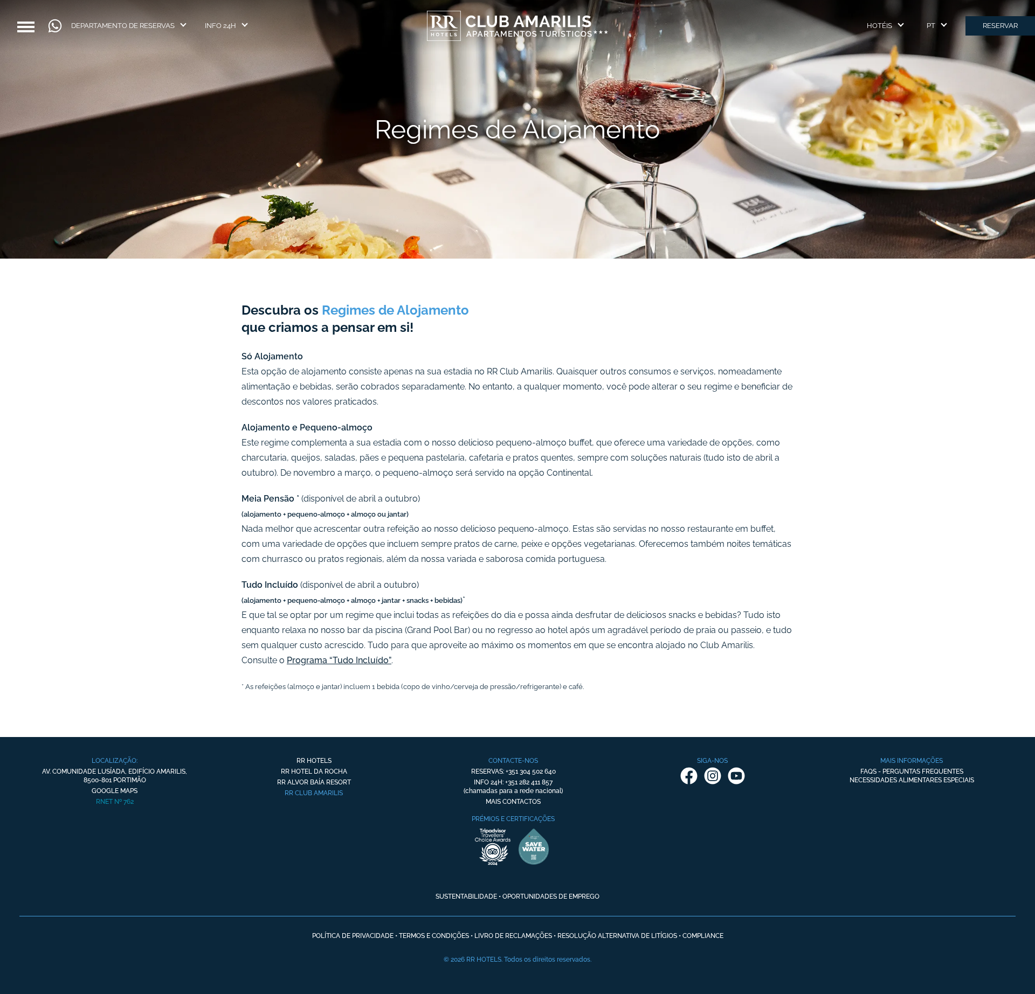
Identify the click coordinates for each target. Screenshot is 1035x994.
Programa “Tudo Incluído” (339, 660)
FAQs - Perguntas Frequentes (911, 771)
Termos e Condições (434, 936)
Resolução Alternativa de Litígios (617, 936)
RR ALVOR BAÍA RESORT (314, 782)
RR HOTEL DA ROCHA (314, 771)
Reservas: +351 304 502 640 (513, 771)
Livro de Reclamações (513, 936)
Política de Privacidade (353, 936)
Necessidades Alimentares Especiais (912, 780)
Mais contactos (513, 801)
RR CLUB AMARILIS (314, 793)
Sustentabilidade (466, 896)
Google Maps (114, 791)
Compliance (702, 936)
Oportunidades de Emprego (550, 896)
